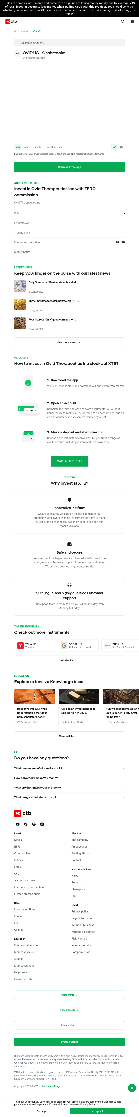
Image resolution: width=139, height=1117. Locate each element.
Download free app (69, 167)
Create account (69, 1041)
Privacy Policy (87, 1104)
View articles (67, 736)
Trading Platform (82, 853)
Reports (76, 882)
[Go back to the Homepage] (15, 30)
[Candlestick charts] (121, 147)
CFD (16, 873)
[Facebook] (25, 824)
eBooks (18, 958)
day (18, 147)
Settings (41, 1111)
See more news (67, 342)
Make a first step (69, 461)
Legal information (82, 918)
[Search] (123, 21)
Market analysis (24, 952)
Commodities (22, 853)
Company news (81, 952)
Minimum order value (27, 242)
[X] (34, 824)
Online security (23, 979)
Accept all (97, 1111)
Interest (18, 916)
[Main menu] (132, 21)
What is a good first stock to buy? (35, 797)
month (37, 147)
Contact (76, 860)
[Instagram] (42, 824)
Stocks (18, 839)
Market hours (22, 252)
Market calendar (24, 965)
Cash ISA (19, 929)
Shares (24, 30)
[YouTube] (17, 824)
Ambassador (79, 846)
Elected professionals (27, 894)
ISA (16, 923)
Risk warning (79, 938)
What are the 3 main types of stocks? (37, 787)
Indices (18, 860)
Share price (78, 889)
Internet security (81, 945)
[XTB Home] (10, 21)
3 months (50, 147)
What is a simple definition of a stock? (38, 768)
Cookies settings (51, 1086)
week (27, 147)
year (61, 147)
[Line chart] (114, 147)
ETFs (17, 846)
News (75, 875)
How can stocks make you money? (36, 777)
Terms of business (83, 925)
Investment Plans (24, 909)
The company (80, 839)
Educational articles (26, 945)
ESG (74, 896)
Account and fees (24, 880)
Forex (17, 867)
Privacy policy (80, 911)
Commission (21, 223)
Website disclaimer (83, 931)
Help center (21, 972)
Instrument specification (29, 887)
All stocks (67, 660)
